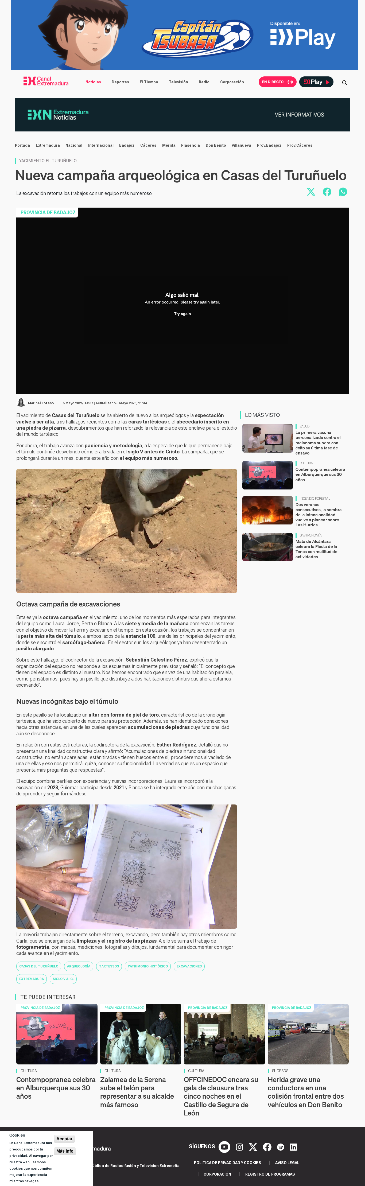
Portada (22, 145)
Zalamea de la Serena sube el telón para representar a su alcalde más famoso (137, 1092)
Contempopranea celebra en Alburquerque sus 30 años (320, 474)
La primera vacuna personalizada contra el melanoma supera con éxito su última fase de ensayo (318, 442)
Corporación (232, 82)
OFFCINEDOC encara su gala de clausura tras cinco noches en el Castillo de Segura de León (221, 1096)
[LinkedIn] (293, 1147)
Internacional (101, 145)
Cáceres (148, 145)
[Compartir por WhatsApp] (343, 191)
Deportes (120, 82)
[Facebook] (268, 1147)
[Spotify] (281, 1147)
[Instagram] (240, 1147)
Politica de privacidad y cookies (227, 1163)
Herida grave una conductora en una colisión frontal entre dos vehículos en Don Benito (306, 1092)
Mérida (169, 145)
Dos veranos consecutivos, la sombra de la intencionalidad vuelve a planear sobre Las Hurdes (319, 514)
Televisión (178, 82)
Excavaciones (189, 966)
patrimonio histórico (148, 966)
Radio (204, 82)
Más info (64, 1151)
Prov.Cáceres (299, 145)
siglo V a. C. (63, 979)
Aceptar (64, 1139)
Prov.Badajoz (269, 145)
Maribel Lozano (41, 403)
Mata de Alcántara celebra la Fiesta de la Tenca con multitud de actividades (316, 549)
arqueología (78, 966)
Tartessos (109, 966)
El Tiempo (149, 82)
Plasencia (190, 145)
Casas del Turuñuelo (38, 966)
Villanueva (241, 145)
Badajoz (126, 145)
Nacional (73, 145)
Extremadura (48, 145)
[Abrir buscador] (344, 82)
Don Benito (216, 145)
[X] (254, 1147)
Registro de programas (270, 1174)
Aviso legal (287, 1163)
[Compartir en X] (311, 191)
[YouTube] (225, 1147)
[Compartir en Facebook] (327, 191)
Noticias (93, 82)
